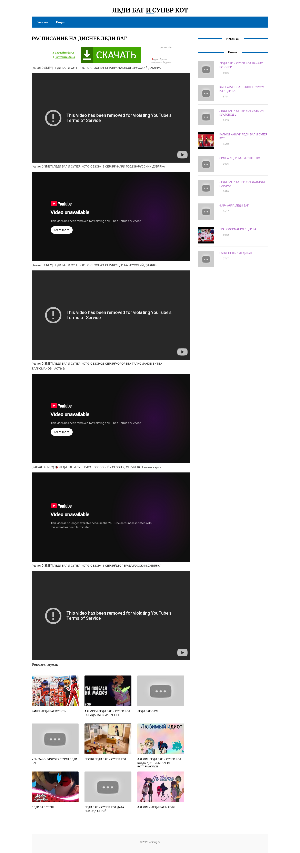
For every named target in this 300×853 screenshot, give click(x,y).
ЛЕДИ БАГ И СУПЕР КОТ (150, 10)
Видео (60, 22)
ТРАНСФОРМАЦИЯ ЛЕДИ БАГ (238, 229)
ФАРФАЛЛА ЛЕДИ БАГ (234, 205)
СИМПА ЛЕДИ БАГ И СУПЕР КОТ (240, 158)
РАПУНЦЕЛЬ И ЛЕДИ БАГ (235, 253)
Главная (42, 22)
